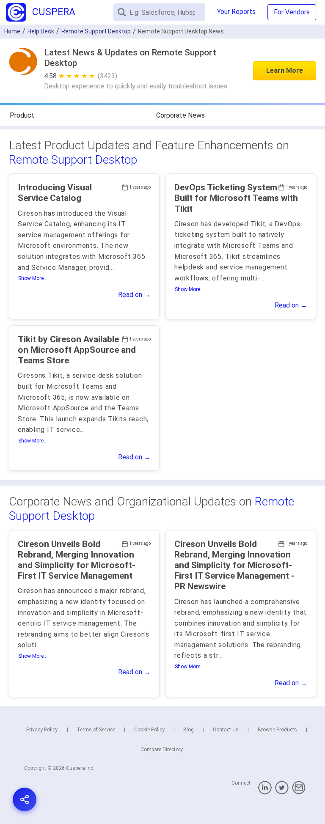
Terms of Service (96, 730)
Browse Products (277, 730)
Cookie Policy (149, 730)
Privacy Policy (42, 730)
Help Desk (41, 31)
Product (22, 115)
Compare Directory (161, 750)
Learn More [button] (284, 70)
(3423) (107, 76)
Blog (188, 730)
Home (12, 31)
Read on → (134, 295)
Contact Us (226, 730)
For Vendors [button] (292, 12)
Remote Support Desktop (73, 160)
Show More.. (32, 278)
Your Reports (236, 12)
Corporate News (180, 115)
